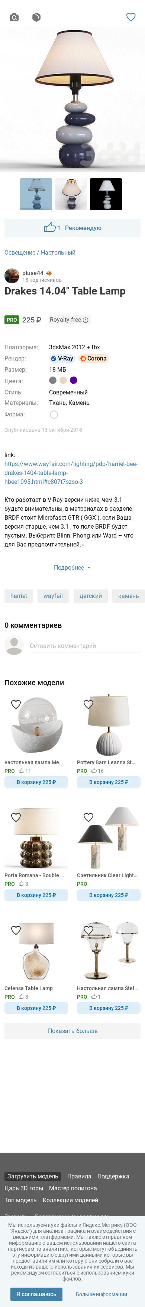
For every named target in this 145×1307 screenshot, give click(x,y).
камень (128, 595)
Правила (79, 1176)
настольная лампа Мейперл (34, 762)
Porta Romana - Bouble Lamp (34, 875)
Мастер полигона (73, 1188)
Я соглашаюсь (36, 1294)
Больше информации (101, 1294)
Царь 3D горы (23, 1188)
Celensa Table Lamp (28, 988)
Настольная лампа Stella (107, 988)
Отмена (49, 666)
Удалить (95, 666)
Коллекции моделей (70, 1200)
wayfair (53, 595)
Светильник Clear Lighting (107, 875)
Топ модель (20, 1200)
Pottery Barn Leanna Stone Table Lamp (107, 762)
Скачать (95, 666)
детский (91, 595)
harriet (18, 595)
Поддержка (113, 1176)
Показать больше (72, 1030)
